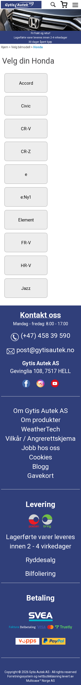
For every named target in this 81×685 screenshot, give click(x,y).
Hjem (4, 47)
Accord (26, 83)
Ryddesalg (41, 560)
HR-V (26, 265)
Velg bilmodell (20, 47)
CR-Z (26, 151)
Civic (26, 106)
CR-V (26, 128)
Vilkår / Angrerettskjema (40, 438)
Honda (38, 47)
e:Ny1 (26, 197)
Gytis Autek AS (40, 363)
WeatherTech (40, 429)
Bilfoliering (40, 573)
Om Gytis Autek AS (40, 410)
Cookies (40, 457)
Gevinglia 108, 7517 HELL (40, 371)
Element (26, 220)
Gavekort (40, 475)
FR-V (26, 242)
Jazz (26, 288)
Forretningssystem (20, 676)
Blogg (40, 466)
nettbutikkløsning (49, 676)
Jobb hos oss (40, 448)
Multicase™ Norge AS (40, 680)
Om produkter (40, 420)
